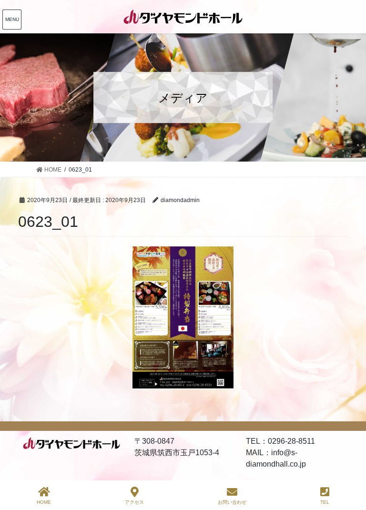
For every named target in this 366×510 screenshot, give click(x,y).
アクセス (134, 502)
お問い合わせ (232, 502)
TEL (324, 502)
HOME (44, 502)
